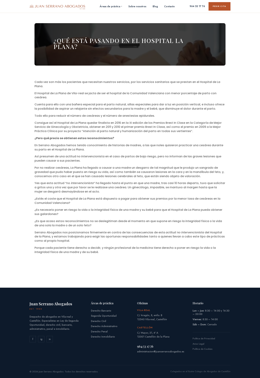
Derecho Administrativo (104, 326)
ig (41, 339)
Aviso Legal (198, 343)
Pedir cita (219, 6)
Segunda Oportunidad (104, 316)
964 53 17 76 (197, 6)
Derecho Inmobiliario (103, 336)
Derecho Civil (98, 321)
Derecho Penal (99, 331)
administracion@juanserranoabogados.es (160, 351)
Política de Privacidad (204, 338)
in (50, 339)
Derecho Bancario (101, 310)
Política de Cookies (202, 349)
